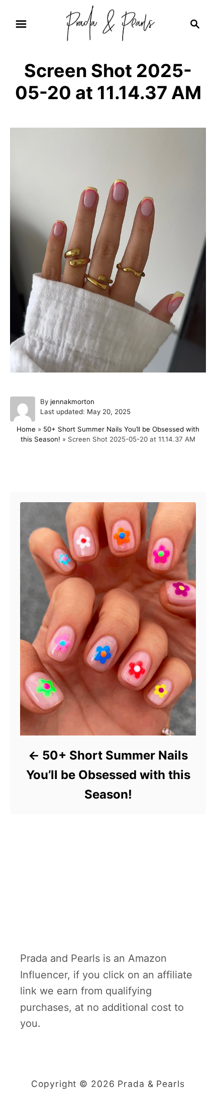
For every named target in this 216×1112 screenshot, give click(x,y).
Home (26, 429)
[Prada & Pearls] (108, 23)
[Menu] (21, 24)
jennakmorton (72, 402)
